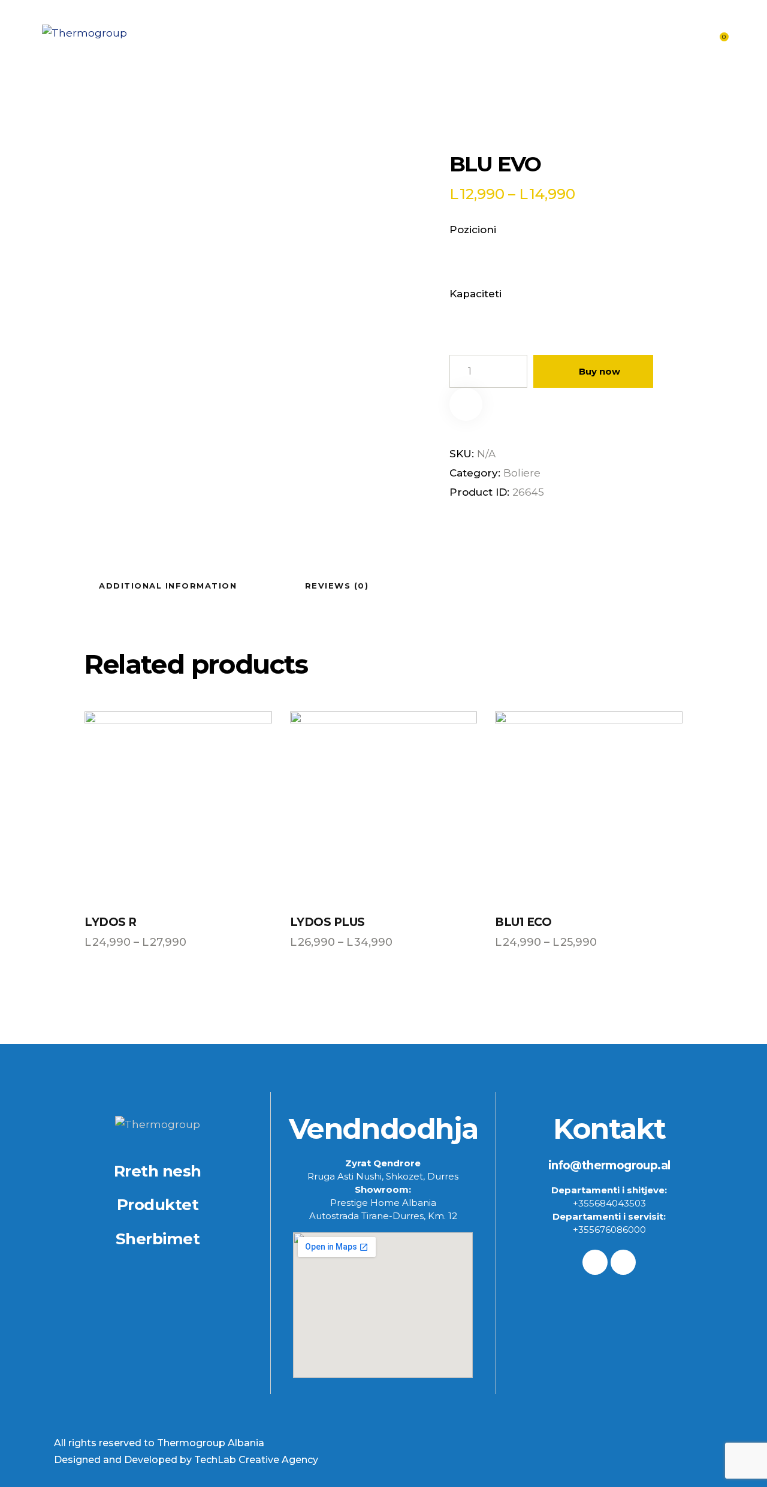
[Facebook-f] (595, 1262)
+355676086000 (609, 1229)
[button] (465, 404)
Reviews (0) (337, 585)
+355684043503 (609, 1203)
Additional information (168, 585)
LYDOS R (110, 922)
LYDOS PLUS (327, 922)
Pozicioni (472, 230)
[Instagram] (623, 1262)
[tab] (168, 585)
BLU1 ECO (523, 922)
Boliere (521, 473)
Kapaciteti (475, 294)
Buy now (599, 371)
